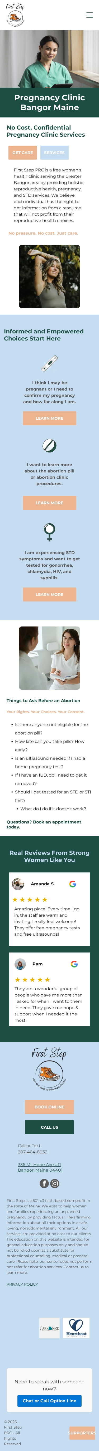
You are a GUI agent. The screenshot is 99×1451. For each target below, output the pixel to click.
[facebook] (44, 1184)
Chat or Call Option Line (49, 1400)
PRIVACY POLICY (22, 1284)
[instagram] (54, 1184)
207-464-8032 (32, 1151)
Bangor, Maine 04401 (40, 1170)
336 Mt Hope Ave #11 (39, 1164)
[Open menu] (89, 15)
